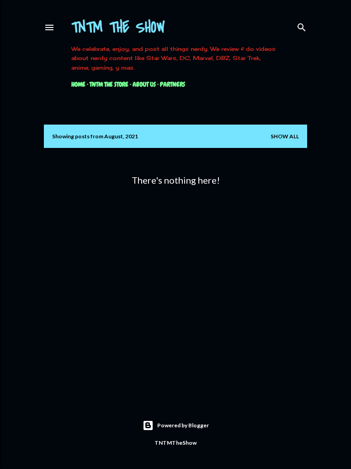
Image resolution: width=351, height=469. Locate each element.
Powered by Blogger (183, 425)
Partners (172, 84)
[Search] (301, 25)
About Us (144, 84)
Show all (285, 136)
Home (78, 84)
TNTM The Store (109, 84)
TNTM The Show (118, 27)
